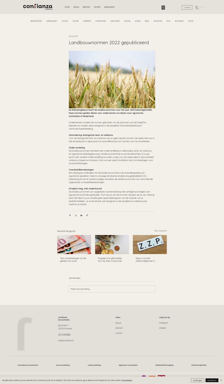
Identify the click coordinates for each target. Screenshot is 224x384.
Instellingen (197, 380)
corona (65, 21)
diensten (119, 328)
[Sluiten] (221, 380)
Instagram (163, 323)
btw (168, 21)
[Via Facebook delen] (70, 215)
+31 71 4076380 (64, 334)
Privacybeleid (127, 380)
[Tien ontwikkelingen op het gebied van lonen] (74, 244)
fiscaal (75, 21)
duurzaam (179, 21)
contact (119, 333)
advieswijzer (52, 21)
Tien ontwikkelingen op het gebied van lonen (73, 259)
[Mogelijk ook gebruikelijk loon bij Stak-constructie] (112, 244)
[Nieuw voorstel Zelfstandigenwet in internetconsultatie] (150, 244)
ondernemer (101, 21)
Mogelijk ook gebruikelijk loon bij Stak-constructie (110, 259)
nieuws (118, 323)
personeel (115, 21)
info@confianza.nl (66, 340)
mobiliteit (87, 21)
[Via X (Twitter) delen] (76, 215)
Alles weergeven (160, 231)
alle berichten (36, 21)
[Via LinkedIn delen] (81, 215)
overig (137, 21)
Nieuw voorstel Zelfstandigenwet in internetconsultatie (145, 259)
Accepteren (212, 380)
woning (127, 21)
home (190, 21)
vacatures (157, 21)
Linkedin (162, 328)
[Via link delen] (87, 215)
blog (147, 21)
